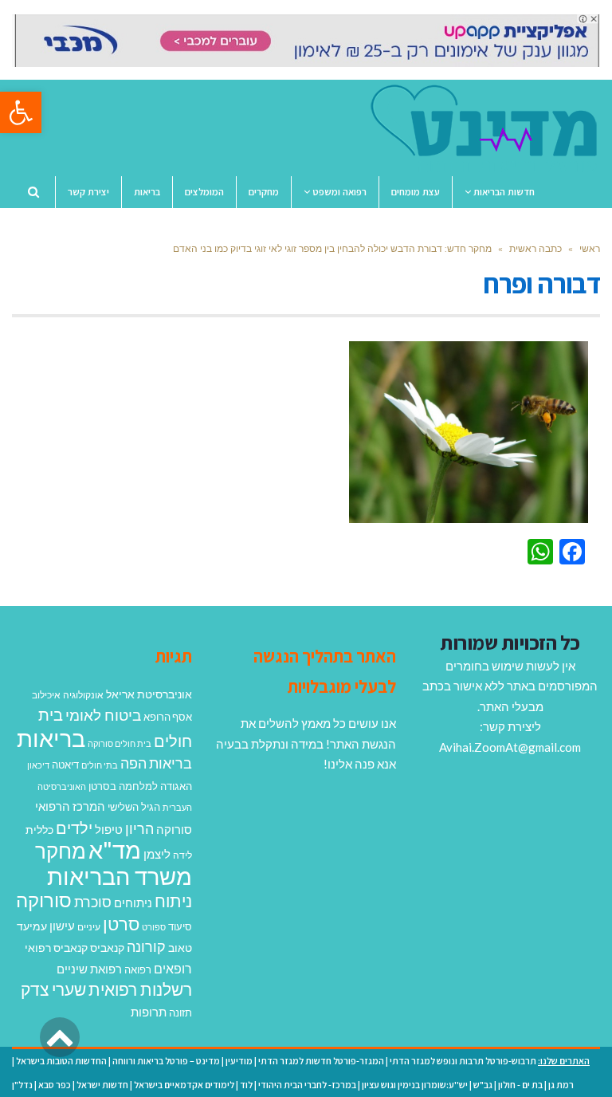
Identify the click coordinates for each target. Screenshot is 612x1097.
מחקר (60, 850)
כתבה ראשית (535, 248)
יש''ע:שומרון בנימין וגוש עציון (415, 1085)
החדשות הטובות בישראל (61, 1061)
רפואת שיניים (89, 968)
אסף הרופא (167, 717)
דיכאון (38, 765)
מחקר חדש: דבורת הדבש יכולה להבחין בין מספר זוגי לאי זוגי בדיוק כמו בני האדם (332, 248)
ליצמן (157, 854)
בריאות (51, 738)
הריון (139, 828)
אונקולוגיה (83, 695)
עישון (62, 925)
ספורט (154, 927)
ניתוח (173, 900)
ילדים (74, 827)
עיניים (88, 927)
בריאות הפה (156, 763)
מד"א (114, 849)
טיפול (109, 829)
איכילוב (46, 695)
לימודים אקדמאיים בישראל (184, 1085)
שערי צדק (53, 989)
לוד (246, 1085)
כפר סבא (54, 1085)
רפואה (137, 970)
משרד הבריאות (119, 876)
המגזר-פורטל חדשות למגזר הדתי (321, 1061)
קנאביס (107, 947)
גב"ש (482, 1085)
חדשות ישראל (102, 1085)
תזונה (180, 1012)
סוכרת (93, 902)
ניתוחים (133, 902)
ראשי (589, 248)
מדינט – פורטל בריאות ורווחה (166, 1061)
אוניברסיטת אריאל (149, 694)
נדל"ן (22, 1085)
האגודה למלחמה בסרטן (140, 786)
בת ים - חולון (520, 1085)
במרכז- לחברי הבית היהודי (307, 1085)
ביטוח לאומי (103, 715)
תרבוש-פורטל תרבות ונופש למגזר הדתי (463, 1061)
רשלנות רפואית (140, 989)
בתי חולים (99, 765)
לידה (182, 855)
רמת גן (561, 1085)
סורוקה (44, 900)
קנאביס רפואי (56, 947)
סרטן (121, 923)
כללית (39, 829)
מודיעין (239, 1061)
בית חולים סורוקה (119, 743)
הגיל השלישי (134, 806)
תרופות (149, 1012)
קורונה (146, 946)
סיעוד (180, 926)
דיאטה (65, 765)
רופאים (173, 968)
